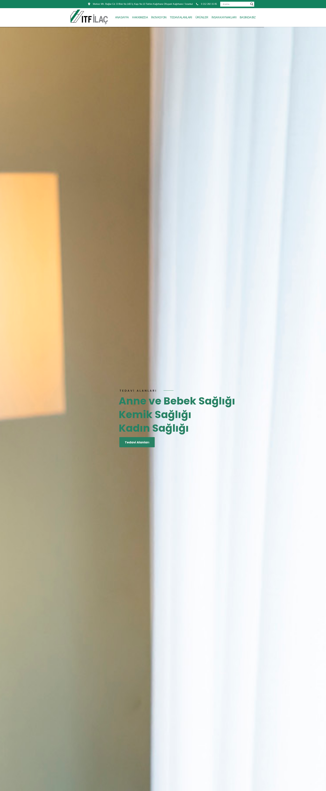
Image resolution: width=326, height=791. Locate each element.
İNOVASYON (158, 17)
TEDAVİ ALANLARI (181, 17)
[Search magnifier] (251, 4)
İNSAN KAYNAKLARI (224, 17)
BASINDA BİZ (248, 17)
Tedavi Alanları (137, 442)
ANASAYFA (122, 17)
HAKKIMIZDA (140, 17)
